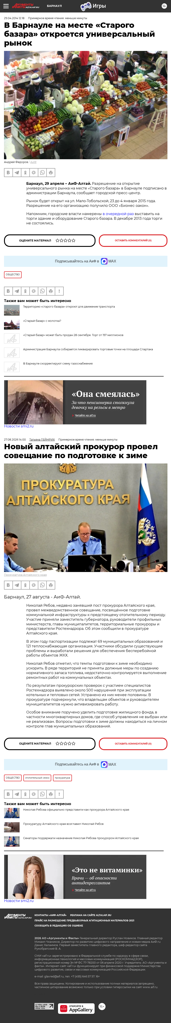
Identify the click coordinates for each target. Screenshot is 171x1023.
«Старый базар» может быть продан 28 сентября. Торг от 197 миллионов (73, 335)
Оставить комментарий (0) (133, 240)
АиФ (33, 162)
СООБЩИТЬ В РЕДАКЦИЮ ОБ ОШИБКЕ (59, 925)
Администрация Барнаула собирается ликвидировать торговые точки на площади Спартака (88, 349)
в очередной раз (118, 214)
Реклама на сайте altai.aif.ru (90, 915)
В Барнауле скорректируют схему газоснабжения (58, 363)
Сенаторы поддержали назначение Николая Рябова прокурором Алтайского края (81, 838)
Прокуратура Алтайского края (25, 574)
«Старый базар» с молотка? (42, 320)
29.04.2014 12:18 (14, 18)
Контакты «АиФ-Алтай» (51, 915)
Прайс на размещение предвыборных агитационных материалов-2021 (84, 920)
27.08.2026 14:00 (15, 439)
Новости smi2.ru (19, 426)
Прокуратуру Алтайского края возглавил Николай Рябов (63, 824)
